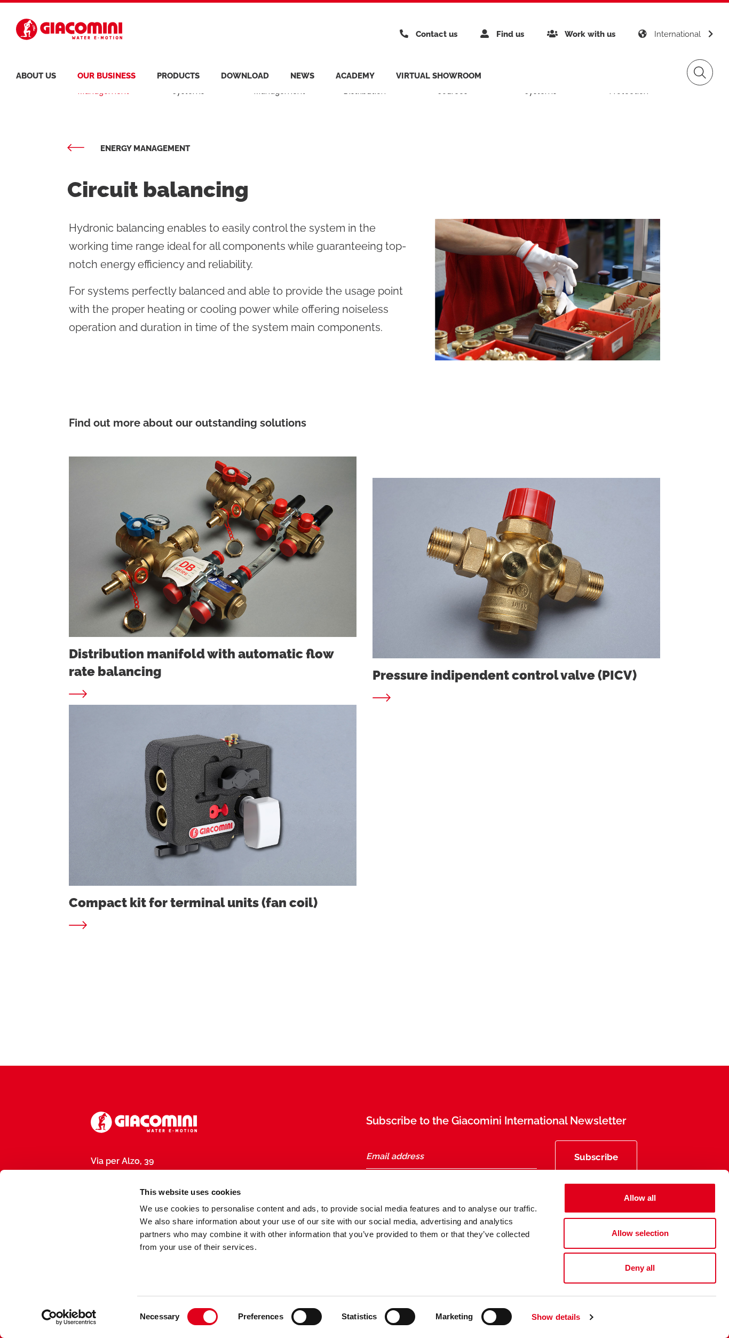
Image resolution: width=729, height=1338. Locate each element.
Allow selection (640, 1233)
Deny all (640, 1267)
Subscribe (596, 1157)
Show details (556, 1316)
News (302, 76)
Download (245, 76)
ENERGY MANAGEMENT (145, 148)
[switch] (306, 1316)
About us (36, 76)
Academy (355, 76)
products (178, 76)
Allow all (640, 1197)
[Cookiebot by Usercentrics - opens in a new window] (69, 1317)
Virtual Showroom (438, 76)
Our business (106, 76)
